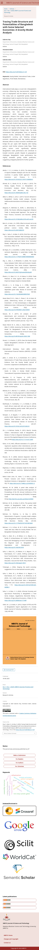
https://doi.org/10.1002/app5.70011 (15, 563)
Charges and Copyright (11, 939)
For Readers (19, 759)
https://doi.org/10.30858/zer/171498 (15, 600)
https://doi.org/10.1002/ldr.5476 (14, 547)
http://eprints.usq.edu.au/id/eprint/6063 (21, 499)
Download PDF (9, 670)
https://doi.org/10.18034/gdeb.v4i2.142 (16, 193)
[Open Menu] (2, 3)
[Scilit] (19, 851)
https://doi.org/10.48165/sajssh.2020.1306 (17, 336)
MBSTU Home (8, 935)
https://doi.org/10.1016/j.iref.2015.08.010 (17, 426)
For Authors (19, 763)
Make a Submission (19, 755)
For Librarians (19, 766)
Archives (12, 9)
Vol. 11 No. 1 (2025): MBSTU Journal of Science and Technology (17, 11)
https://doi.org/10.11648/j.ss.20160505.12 (22, 483)
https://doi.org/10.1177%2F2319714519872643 (19, 523)
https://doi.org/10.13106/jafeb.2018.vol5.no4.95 (19, 219)
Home (5, 9)
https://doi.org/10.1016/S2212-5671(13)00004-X (19, 179)
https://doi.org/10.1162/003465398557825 (17, 294)
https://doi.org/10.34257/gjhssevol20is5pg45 (18, 272)
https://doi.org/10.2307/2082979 (14, 230)
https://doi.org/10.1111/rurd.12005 (22, 439)
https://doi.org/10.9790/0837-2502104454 (17, 310)
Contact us (7, 943)
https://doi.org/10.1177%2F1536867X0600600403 (19, 257)
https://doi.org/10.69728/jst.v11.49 (16, 72)
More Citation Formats (10, 733)
